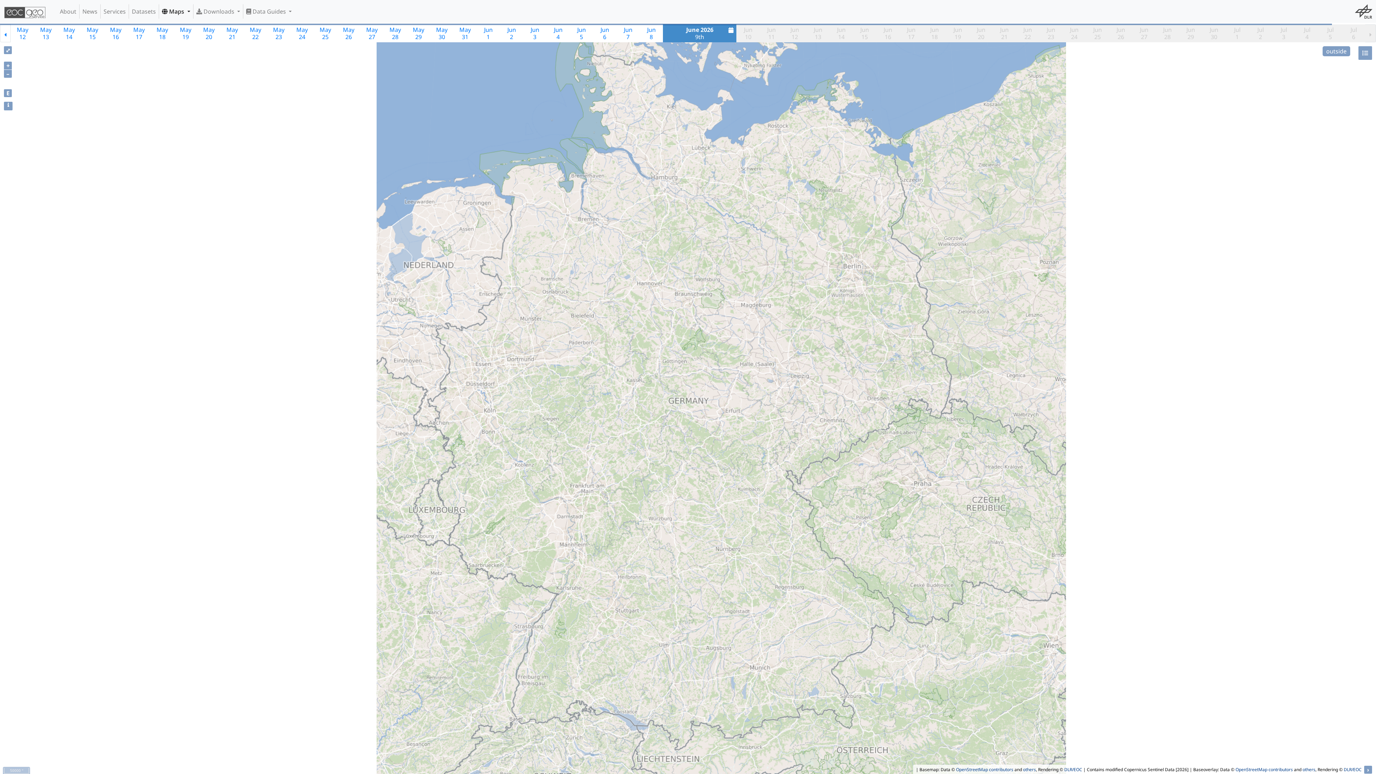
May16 (115, 33)
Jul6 (1354, 33)
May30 (442, 33)
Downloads (219, 11)
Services (115, 11)
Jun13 (818, 33)
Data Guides (269, 11)
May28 (395, 33)
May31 (465, 33)
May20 (209, 33)
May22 (255, 33)
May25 (325, 33)
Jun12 (794, 33)
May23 (279, 33)
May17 (139, 33)
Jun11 (771, 33)
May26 (348, 33)
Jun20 (981, 33)
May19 (185, 33)
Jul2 (1260, 33)
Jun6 (605, 33)
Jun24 (1074, 33)
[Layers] (1365, 53)
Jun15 (864, 33)
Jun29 (1190, 33)
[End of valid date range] (1370, 33)
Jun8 (651, 33)
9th (699, 33)
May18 (162, 33)
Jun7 (628, 33)
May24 (302, 33)
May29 (418, 33)
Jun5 (581, 33)
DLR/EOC (1073, 769)
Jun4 (558, 33)
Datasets (144, 11)
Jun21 (1004, 33)
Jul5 (1330, 33)
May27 (372, 33)
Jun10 (748, 33)
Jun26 (1121, 33)
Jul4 (1307, 33)
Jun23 (1051, 33)
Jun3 (535, 33)
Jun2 (511, 33)
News (89, 11)
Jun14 (841, 33)
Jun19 (958, 33)
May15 (92, 33)
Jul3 (1284, 33)
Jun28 (1167, 33)
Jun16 (888, 33)
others (1029, 769)
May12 (22, 33)
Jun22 (1027, 33)
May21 (232, 33)
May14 (69, 33)
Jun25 (1097, 33)
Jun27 (1144, 33)
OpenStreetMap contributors (984, 769)
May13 (46, 33)
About (68, 11)
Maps (177, 11)
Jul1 (1237, 33)
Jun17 (911, 33)
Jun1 (488, 33)
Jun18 (934, 33)
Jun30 (1214, 33)
